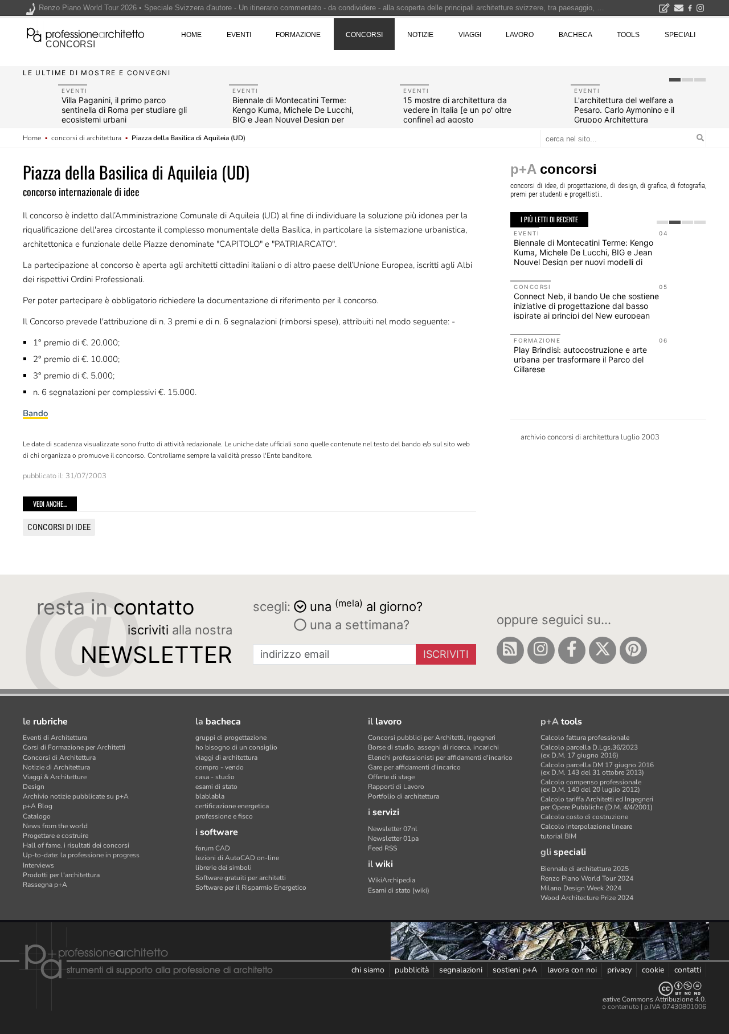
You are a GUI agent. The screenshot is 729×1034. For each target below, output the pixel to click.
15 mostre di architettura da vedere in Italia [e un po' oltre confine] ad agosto (457, 109)
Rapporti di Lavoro (396, 786)
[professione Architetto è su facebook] (571, 650)
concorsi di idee (59, 527)
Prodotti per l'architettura (61, 875)
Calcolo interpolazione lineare (586, 826)
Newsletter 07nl (392, 828)
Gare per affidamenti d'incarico (414, 767)
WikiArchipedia (391, 880)
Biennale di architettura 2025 (584, 868)
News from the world (55, 826)
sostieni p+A (515, 969)
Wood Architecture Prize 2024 (586, 897)
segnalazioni (460, 969)
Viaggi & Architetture (55, 776)
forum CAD (212, 848)
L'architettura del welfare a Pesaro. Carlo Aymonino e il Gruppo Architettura (624, 109)
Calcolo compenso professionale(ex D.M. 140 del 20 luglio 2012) (590, 785)
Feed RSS (382, 848)
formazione (298, 35)
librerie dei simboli (223, 867)
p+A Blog (37, 806)
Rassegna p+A (45, 884)
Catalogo (37, 816)
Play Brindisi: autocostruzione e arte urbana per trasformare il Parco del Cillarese (580, 359)
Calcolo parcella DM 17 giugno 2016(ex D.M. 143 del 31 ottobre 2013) (597, 768)
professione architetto (85, 33)
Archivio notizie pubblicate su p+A (76, 796)
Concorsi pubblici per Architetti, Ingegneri (431, 737)
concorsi (70, 44)
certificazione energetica (232, 806)
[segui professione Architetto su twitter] (602, 650)
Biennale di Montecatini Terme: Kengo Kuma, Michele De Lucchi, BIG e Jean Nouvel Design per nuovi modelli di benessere (293, 114)
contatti (687, 969)
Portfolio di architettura (403, 796)
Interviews (38, 865)
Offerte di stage (391, 776)
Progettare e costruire (55, 835)
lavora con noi (572, 969)
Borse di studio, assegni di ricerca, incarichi (433, 747)
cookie (653, 969)
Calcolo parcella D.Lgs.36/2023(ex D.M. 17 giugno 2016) (589, 751)
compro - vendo (219, 767)
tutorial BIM (558, 836)
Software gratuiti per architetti (240, 877)
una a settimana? (357, 624)
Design (33, 786)
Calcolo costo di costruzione (584, 816)
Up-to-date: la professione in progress (81, 855)
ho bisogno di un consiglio (236, 747)
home (191, 35)
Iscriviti (446, 654)
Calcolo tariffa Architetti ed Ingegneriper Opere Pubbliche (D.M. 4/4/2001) (596, 803)
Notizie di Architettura (56, 767)
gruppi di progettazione (231, 737)
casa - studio (215, 776)
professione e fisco (224, 816)
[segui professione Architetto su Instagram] (541, 650)
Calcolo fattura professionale (584, 737)
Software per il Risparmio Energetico (250, 887)
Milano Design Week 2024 (580, 888)
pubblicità (412, 969)
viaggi (469, 35)
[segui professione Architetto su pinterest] (633, 650)
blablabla (209, 796)
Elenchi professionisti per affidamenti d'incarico (440, 757)
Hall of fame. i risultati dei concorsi (76, 845)
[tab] (675, 80)
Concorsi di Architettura (59, 757)
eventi (239, 35)
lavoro (520, 35)
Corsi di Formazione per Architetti (74, 747)
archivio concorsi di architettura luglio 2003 (590, 437)
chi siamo (367, 969)
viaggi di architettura (226, 757)
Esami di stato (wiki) (398, 890)
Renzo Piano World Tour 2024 (586, 878)
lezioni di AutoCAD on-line (237, 857)
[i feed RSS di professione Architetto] (510, 650)
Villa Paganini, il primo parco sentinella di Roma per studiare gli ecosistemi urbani (124, 109)
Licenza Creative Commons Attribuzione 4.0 (638, 999)
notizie (420, 35)
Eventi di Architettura (55, 737)
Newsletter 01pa (393, 838)
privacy (619, 969)
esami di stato (216, 786)
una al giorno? (366, 605)
